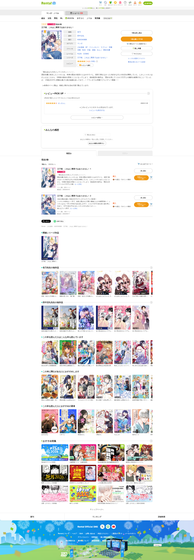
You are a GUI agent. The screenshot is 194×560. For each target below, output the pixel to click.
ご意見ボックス (116, 533)
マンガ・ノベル (52, 13)
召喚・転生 (81, 50)
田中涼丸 (80, 35)
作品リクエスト (103, 533)
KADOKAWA (82, 39)
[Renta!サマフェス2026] (54, 3)
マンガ (79, 43)
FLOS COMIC (83, 53)
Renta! (43, 226)
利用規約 (94, 537)
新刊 (32, 516)
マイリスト (138, 54)
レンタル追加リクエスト (136, 58)
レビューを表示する (97, 110)
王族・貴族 (91, 50)
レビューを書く (86, 65)
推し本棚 (138, 48)
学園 (110, 47)
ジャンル (107, 18)
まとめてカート (145, 164)
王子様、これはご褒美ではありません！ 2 (74, 195)
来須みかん (81, 434)
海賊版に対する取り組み (110, 540)
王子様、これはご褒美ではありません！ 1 (74, 168)
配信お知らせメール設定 (136, 62)
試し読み (143, 171)
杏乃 (79, 32)
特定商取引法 (70, 540)
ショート (78, 13)
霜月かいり (135, 434)
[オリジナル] (69, 18)
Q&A (81, 533)
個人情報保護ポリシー (108, 537)
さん (61, 103)
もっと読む (78, 184)
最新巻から (52, 164)
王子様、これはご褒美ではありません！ (92, 57)
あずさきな (44, 434)
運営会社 (125, 540)
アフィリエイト (83, 537)
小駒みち (98, 434)
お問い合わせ (90, 533)
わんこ (99, 50)
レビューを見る (96, 118)
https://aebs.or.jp (73, 556)
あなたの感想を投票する (96, 143)
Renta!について (63, 533)
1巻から (44, 164)
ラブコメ (104, 47)
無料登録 (149, 3)
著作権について (83, 540)
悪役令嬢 (106, 50)
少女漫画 (80, 47)
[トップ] (46, 3)
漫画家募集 (95, 540)
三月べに (62, 434)
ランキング (96, 516)
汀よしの (117, 434)
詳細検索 (161, 516)
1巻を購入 (137, 39)
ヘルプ (74, 533)
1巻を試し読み (137, 33)
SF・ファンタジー (92, 47)
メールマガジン (130, 533)
